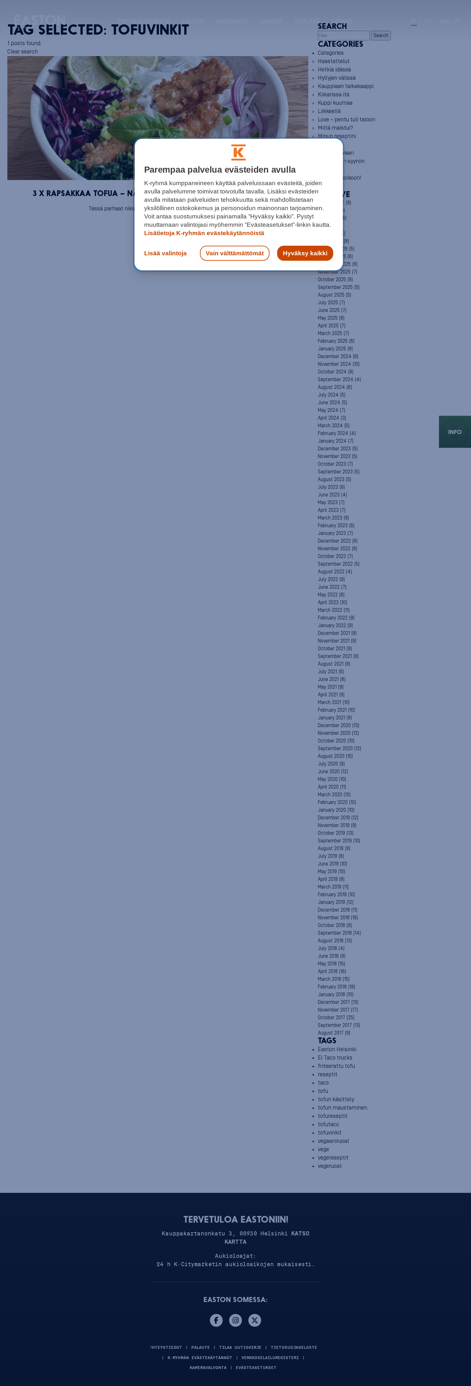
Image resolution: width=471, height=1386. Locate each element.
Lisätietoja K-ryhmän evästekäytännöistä (204, 233)
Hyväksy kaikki (305, 253)
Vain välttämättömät (235, 253)
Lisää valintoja (165, 253)
